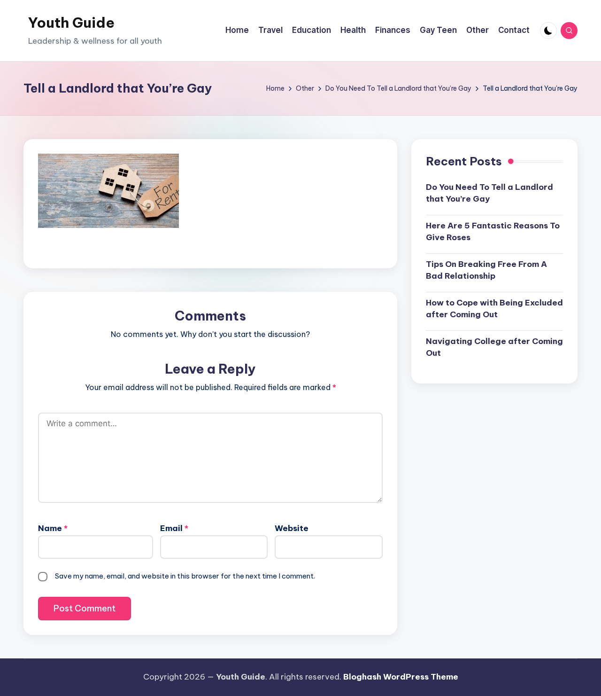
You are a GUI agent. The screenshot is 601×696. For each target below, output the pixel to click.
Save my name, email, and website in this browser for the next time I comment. (185, 575)
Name (53, 528)
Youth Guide (71, 22)
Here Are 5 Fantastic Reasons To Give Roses (493, 231)
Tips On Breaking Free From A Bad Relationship (486, 270)
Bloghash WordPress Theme (400, 677)
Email (174, 528)
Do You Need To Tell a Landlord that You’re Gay (489, 193)
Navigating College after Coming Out (494, 347)
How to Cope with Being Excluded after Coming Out (494, 308)
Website (291, 528)
